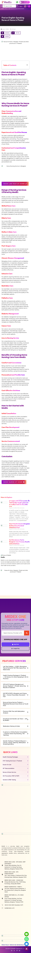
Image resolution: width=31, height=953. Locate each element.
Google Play (16, 648)
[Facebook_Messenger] (26, 944)
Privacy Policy (5, 944)
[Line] (26, 934)
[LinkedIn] (19, 950)
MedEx (3, 8)
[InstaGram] (17, 950)
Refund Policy (20, 944)
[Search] (26, 633)
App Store (16, 644)
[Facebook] (11, 950)
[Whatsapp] (26, 939)
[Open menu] (1, 6)
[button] (6, 33)
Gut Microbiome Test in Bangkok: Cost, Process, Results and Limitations (19, 542)
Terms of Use (13, 944)
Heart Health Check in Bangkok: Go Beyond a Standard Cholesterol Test (19, 525)
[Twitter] (14, 950)
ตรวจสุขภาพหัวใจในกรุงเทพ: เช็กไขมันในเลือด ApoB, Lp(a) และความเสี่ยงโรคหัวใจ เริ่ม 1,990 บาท (19, 503)
